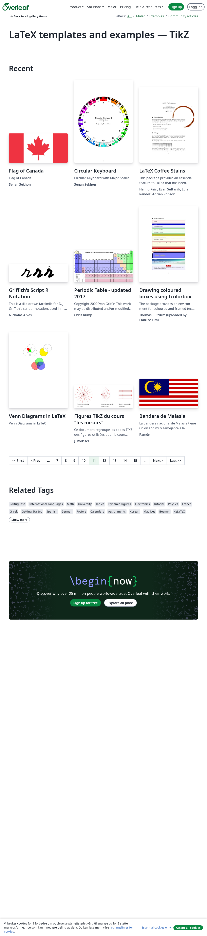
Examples (156, 16)
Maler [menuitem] (112, 7)
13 (114, 460)
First (18, 460)
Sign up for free (85, 603)
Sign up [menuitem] (176, 7)
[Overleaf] (15, 7)
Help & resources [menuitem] (147, 7)
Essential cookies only (156, 927)
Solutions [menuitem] (94, 7)
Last (175, 460)
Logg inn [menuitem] (196, 7)
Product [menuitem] (75, 7)
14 (125, 460)
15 (135, 460)
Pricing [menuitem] (125, 7)
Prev (35, 460)
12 (104, 460)
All (129, 16)
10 (84, 460)
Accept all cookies (188, 928)
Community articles (183, 16)
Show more (19, 520)
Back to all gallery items (28, 16)
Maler (140, 16)
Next (158, 460)
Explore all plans (120, 603)
